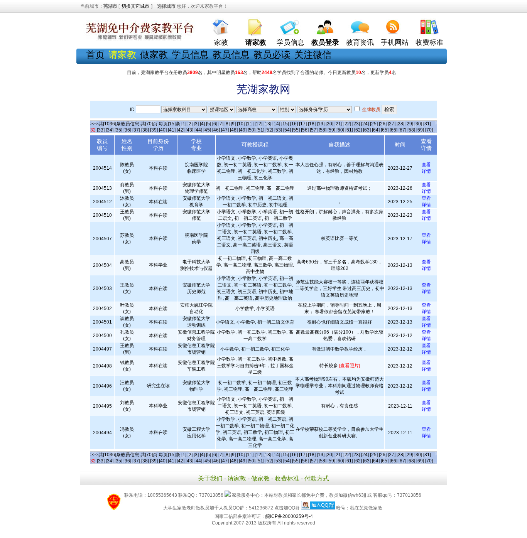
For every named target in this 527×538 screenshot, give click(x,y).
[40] (163, 130)
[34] (109, 130)
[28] (400, 123)
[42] (180, 130)
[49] (243, 130)
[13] (267, 123)
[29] (409, 123)
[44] (198, 130)
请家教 (237, 478)
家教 (221, 42)
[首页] (221, 25)
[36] (127, 130)
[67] (402, 130)
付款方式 (316, 478)
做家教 (154, 54)
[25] (374, 123)
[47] (225, 130)
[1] (183, 123)
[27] (391, 123)
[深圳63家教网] (138, 39)
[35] (118, 130)
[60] (340, 130)
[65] (384, 130)
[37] (136, 130)
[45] (207, 130)
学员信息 (290, 42)
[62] (358, 130)
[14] (276, 123)
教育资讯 (360, 42)
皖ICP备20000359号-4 (289, 516)
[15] (285, 123)
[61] (349, 130)
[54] (287, 130)
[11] (249, 123)
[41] (172, 130)
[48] (234, 130)
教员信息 (231, 54)
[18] (312, 123)
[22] (347, 123)
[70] (429, 130)
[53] (278, 130)
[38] (145, 130)
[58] (322, 130)
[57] (314, 130)
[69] (420, 130)
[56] (305, 130)
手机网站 (395, 42)
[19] (320, 123)
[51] (260, 130)
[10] (241, 123)
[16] (294, 123)
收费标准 (429, 42)
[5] (208, 123)
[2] (190, 123)
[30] (418, 123)
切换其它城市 (135, 6)
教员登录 (325, 42)
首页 (95, 54)
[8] (227, 123)
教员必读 (272, 54)
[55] (296, 130)
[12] (258, 123)
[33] (101, 130)
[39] (154, 130)
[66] (393, 130)
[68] (411, 130)
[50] (251, 130)
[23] (356, 123)
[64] (376, 130)
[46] (216, 130)
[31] (427, 123)
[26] (383, 123)
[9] (233, 123)
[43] (189, 130)
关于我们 (210, 478)
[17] (303, 123)
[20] (329, 123)
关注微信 (312, 54)
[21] (338, 123)
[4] (202, 123)
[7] (220, 123)
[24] (365, 123)
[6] (214, 123)
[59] (331, 130)
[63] (367, 130)
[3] (196, 123)
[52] (269, 130)
